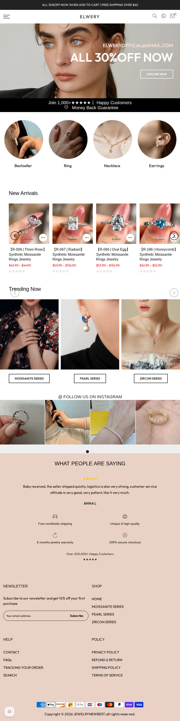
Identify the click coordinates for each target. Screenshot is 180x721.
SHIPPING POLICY (106, 667)
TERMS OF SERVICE (107, 675)
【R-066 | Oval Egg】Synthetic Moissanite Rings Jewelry (113, 254)
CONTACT (11, 652)
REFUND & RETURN (107, 660)
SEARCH (10, 675)
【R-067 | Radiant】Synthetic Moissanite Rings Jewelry (68, 254)
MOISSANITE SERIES (29, 378)
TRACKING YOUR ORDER (23, 667)
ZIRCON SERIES (151, 378)
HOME (97, 599)
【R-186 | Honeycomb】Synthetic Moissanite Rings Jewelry (159, 254)
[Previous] (15, 235)
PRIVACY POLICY (105, 652)
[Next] (174, 235)
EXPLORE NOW (157, 74)
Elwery (90, 16)
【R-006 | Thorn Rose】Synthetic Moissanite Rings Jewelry (28, 254)
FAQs (7, 660)
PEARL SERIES (90, 378)
